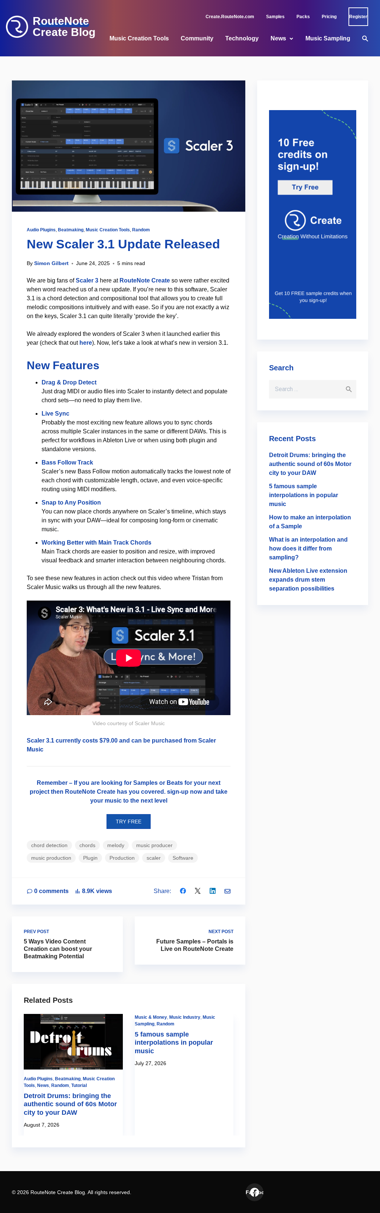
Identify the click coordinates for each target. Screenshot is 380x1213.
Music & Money (151, 1017)
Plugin (90, 858)
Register (358, 16)
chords (87, 845)
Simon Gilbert (51, 263)
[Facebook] (183, 891)
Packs (303, 16)
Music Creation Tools (139, 38)
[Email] (227, 891)
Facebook (254, 1192)
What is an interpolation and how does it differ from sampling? (308, 548)
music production (51, 858)
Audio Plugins (41, 229)
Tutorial (79, 1085)
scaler (154, 858)
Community (197, 38)
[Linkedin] (213, 891)
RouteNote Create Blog (64, 27)
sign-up (178, 792)
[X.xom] (198, 891)
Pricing (329, 16)
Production (122, 858)
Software (183, 858)
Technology (242, 38)
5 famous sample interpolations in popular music (174, 1043)
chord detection (49, 845)
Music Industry (184, 1017)
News (278, 38)
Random (141, 229)
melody (115, 845)
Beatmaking (70, 229)
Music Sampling (327, 38)
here (85, 343)
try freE (128, 821)
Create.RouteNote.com (230, 16)
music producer (154, 845)
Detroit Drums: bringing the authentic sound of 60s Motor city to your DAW (70, 1104)
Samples (275, 16)
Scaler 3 (87, 280)
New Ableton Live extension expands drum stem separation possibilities (308, 580)
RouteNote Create (144, 280)
